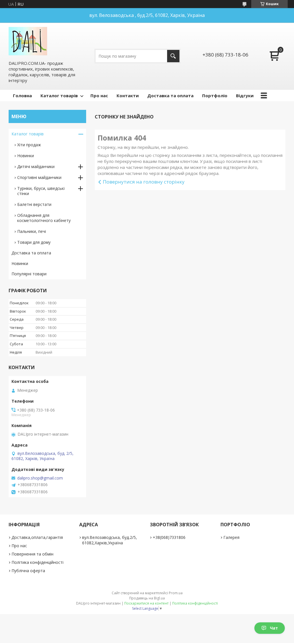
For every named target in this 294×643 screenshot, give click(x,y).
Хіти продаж (29, 144)
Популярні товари (29, 273)
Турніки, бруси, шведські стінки (41, 191)
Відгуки (245, 95)
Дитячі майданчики (36, 166)
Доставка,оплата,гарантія (37, 537)
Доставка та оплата (170, 95)
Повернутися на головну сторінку (144, 181)
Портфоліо (214, 95)
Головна (22, 95)
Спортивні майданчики (39, 177)
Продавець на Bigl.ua (147, 598)
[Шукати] (173, 56)
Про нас (99, 95)
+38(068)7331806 (169, 537)
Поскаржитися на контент (146, 603)
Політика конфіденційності (37, 562)
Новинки (25, 155)
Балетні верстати (34, 204)
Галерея (231, 537)
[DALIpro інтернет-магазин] (28, 41)
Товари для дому (34, 242)
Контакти (128, 95)
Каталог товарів (59, 95)
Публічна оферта (28, 570)
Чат (274, 628)
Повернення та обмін (32, 554)
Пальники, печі (31, 231)
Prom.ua (176, 593)
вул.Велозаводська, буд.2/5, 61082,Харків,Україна (109, 540)
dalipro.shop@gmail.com (40, 478)
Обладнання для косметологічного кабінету (44, 218)
